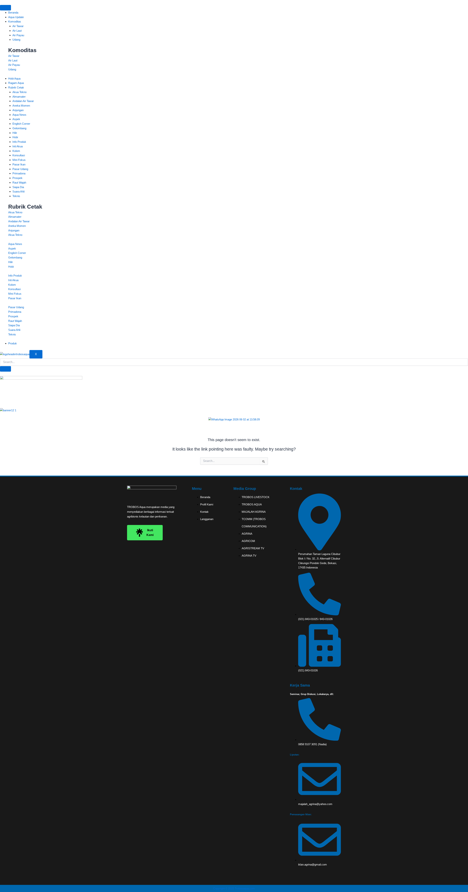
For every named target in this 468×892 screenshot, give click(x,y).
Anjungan (18, 110)
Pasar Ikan (18, 164)
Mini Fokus (19, 159)
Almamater (19, 96)
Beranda (13, 12)
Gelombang (19, 128)
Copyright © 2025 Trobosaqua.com (234, 888)
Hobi (15, 137)
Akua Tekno (19, 92)
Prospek (17, 177)
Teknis (16, 196)
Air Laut (17, 30)
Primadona (18, 173)
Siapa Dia (18, 187)
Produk (12, 343)
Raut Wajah (19, 182)
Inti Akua (17, 146)
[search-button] (5, 369)
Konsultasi (18, 155)
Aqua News (19, 114)
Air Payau (18, 35)
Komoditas (14, 21)
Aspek (16, 119)
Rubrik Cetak (16, 87)
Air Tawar (18, 26)
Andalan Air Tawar (23, 101)
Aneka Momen (21, 105)
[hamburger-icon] (5, 7)
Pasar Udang (20, 169)
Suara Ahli (18, 191)
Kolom (16, 150)
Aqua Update (16, 17)
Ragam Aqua (16, 82)
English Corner (21, 123)
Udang (16, 39)
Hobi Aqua (14, 78)
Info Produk (19, 141)
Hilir (14, 132)
